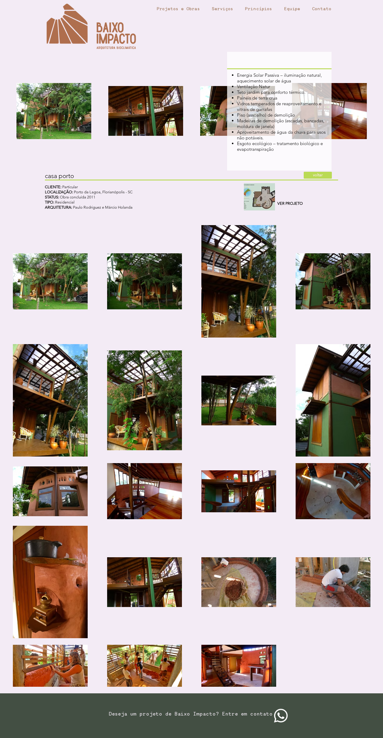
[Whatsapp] (280, 715)
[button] (259, 196)
